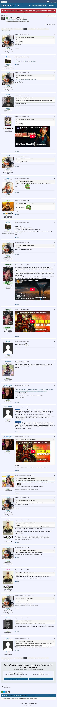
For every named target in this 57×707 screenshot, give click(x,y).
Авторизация (4, 15)
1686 (41, 28)
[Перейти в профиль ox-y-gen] (8, 481)
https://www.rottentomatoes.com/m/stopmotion (25, 61)
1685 (38, 28)
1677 (12, 28)
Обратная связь (33, 703)
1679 (18, 28)
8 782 (8, 355)
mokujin (28, 37)
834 (8, 420)
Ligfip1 (28, 98)
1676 (9, 28)
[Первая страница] (2, 29)
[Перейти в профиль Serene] (8, 60)
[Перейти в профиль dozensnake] (8, 274)
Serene (28, 75)
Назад (5, 28)
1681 (25, 28)
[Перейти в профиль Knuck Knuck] (8, 393)
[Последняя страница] (48, 29)
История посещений (50, 24)
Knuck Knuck (17, 422)
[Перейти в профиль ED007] (8, 121)
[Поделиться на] (2, 692)
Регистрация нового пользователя (16, 678)
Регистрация (51, 5)
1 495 (8, 130)
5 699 (8, 400)
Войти (41, 678)
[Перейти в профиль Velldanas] (8, 370)
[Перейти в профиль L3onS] (8, 348)
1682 (28, 28)
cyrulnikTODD (30, 500)
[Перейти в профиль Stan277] (8, 187)
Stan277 (28, 203)
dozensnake (17, 409)
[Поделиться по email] (9, 692)
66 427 (8, 631)
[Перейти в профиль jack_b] (8, 528)
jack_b (28, 621)
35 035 (8, 284)
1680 (22, 28)
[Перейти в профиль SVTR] (8, 102)
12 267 (8, 215)
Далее (45, 28)
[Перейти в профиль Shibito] (3, 18)
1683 (31, 28)
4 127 (8, 194)
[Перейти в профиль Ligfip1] (8, 41)
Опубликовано (22, 34)
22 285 (8, 378)
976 (8, 65)
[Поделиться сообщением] (54, 34)
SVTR (28, 159)
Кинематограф (23, 19)
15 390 (8, 48)
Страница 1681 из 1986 (6, 30)
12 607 (8, 489)
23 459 (8, 538)
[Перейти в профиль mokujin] (8, 206)
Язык (21, 703)
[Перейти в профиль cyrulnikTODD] (8, 413)
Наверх (17, 48)
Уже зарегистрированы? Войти (38, 5)
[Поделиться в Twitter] (4, 692)
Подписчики (49, 15)
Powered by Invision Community (28, 705)
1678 (15, 28)
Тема (26, 703)
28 (54, 15)
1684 (35, 28)
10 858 (8, 109)
